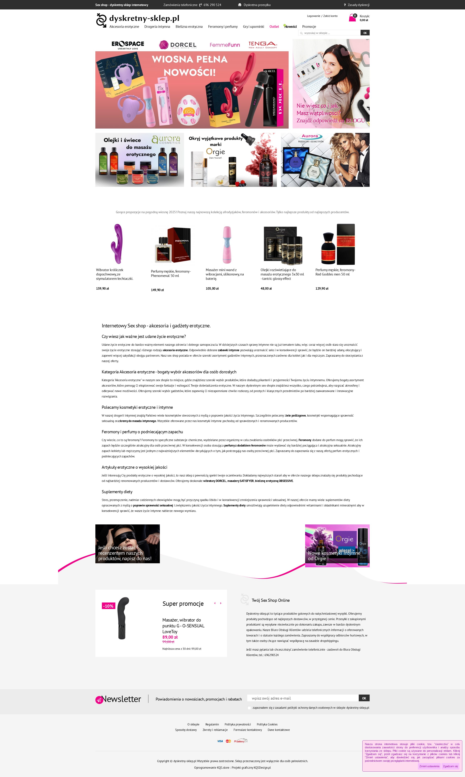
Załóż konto (330, 16)
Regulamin (212, 724)
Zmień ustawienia (429, 766)
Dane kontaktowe (279, 730)
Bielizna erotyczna (189, 26)
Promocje (309, 26)
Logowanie (313, 16)
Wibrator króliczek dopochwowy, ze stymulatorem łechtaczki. (114, 274)
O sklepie (193, 724)
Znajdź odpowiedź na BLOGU (331, 113)
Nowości (290, 26)
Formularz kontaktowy (248, 730)
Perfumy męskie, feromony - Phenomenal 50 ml (171, 273)
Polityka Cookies (267, 724)
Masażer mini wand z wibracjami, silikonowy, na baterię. (225, 274)
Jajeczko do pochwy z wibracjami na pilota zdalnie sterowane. (206, 625)
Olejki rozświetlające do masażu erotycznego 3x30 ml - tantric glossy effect (282, 274)
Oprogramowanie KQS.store (211, 768)
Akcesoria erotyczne (124, 26)
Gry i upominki (253, 26)
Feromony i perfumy (223, 26)
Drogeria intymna (157, 26)
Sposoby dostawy (186, 730)
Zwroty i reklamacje (215, 730)
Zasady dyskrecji (359, 5)
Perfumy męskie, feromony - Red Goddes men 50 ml (335, 272)
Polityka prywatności (238, 724)
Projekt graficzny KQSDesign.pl (251, 768)
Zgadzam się (450, 766)
